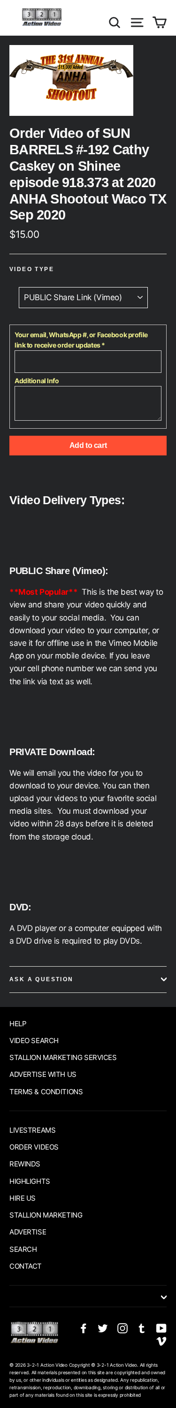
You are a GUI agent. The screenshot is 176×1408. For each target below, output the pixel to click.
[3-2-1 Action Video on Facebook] (83, 1327)
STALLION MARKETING (45, 1215)
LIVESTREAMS (32, 1130)
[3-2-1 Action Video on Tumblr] (142, 1327)
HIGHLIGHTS (29, 1181)
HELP (17, 1023)
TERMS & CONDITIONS (46, 1091)
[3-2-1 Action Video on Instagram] (122, 1327)
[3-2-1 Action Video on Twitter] (103, 1327)
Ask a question (41, 979)
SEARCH (23, 1249)
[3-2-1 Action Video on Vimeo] (161, 1340)
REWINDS (24, 1163)
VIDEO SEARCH (34, 1040)
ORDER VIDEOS (34, 1147)
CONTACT (25, 1266)
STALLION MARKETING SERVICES (63, 1057)
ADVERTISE (27, 1231)
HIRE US (22, 1198)
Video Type (31, 269)
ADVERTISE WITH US (43, 1074)
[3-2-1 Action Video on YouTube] (161, 1327)
